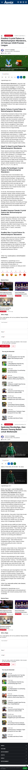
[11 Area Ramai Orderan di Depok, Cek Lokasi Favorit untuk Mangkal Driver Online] (14, 404)
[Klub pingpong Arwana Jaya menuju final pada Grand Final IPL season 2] (6, 289)
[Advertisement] (14, 19)
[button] (21, 2)
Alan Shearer (9, 490)
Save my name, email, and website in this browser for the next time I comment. (14, 342)
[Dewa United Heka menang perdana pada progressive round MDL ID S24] (21, 289)
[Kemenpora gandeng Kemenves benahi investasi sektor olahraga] (6, 305)
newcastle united (12, 583)
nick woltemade (5, 585)
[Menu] (2, 2)
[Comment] (9, 77)
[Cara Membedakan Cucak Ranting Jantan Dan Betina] (14, 370)
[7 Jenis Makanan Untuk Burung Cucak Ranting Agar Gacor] (14, 363)
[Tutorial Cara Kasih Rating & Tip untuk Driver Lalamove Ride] (14, 390)
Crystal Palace (12, 88)
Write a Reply (4, 314)
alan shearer (21, 583)
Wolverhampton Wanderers (9, 83)
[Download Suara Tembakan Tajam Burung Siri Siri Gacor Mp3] (14, 411)
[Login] (23, 2)
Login (13, 346)
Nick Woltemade (12, 492)
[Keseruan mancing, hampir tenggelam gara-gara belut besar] (14, 397)
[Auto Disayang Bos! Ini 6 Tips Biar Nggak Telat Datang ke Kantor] (14, 356)
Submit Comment (5, 346)
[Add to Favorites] (5, 77)
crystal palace (11, 255)
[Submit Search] (18, 2)
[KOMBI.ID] (9, 2)
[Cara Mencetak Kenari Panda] (14, 418)
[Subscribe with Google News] (5, 74)
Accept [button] (25, 768)
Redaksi (13, 49)
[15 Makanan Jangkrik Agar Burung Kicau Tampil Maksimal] (14, 384)
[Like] (2, 77)
